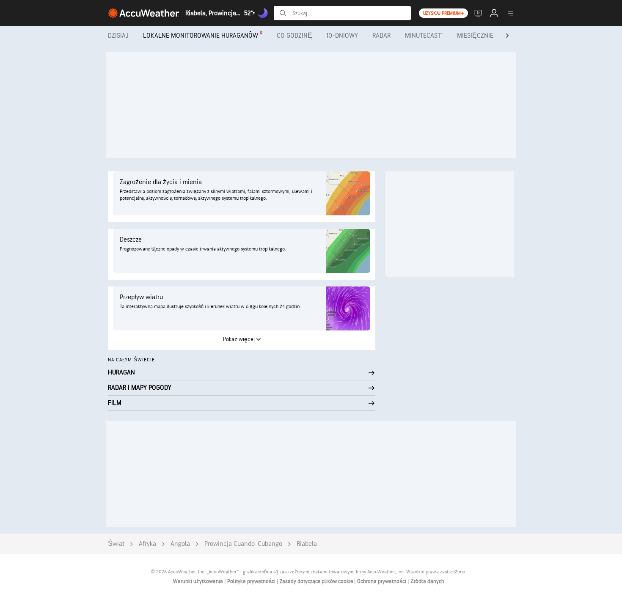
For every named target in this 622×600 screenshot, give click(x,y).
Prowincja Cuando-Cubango (243, 544)
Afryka (147, 544)
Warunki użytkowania (198, 581)
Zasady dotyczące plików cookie (317, 581)
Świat (116, 544)
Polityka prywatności (252, 581)
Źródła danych (427, 581)
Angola (180, 544)
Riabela (307, 544)
